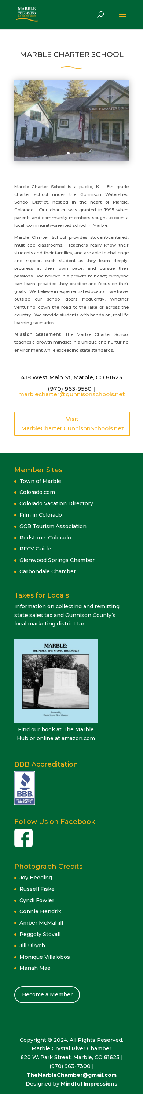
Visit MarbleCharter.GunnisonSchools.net (72, 423)
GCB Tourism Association (53, 526)
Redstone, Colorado (45, 537)
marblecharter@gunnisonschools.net (71, 394)
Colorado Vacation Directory (56, 503)
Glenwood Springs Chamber (57, 560)
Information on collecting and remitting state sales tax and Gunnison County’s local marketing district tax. (67, 615)
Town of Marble (40, 481)
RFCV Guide (35, 548)
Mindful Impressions (89, 1083)
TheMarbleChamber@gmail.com (71, 1075)
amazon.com (78, 738)
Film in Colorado (40, 515)
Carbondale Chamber (47, 571)
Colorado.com (37, 492)
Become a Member (47, 994)
